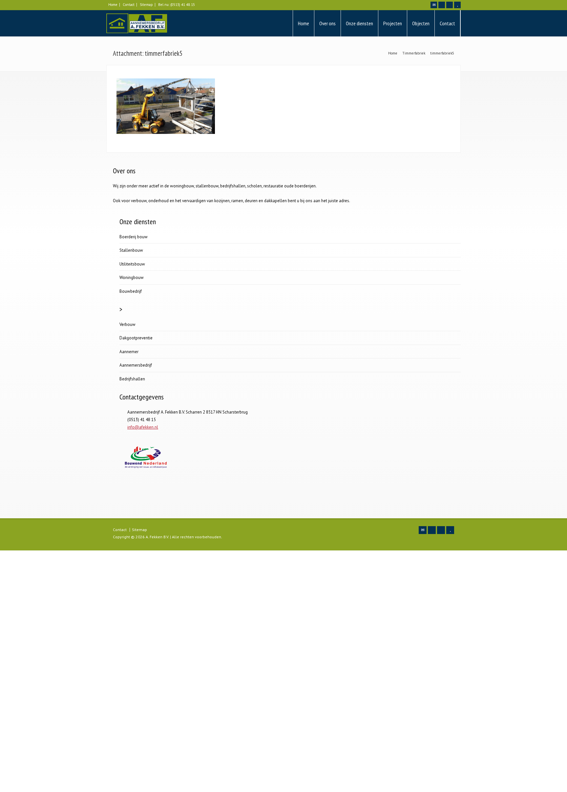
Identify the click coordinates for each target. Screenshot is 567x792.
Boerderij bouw (133, 237)
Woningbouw (131, 277)
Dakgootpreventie (136, 338)
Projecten (392, 23)
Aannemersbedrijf (135, 365)
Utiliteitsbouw (132, 264)
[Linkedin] (449, 5)
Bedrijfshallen (132, 379)
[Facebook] (441, 5)
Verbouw (127, 324)
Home (112, 4)
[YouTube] (457, 5)
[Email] (433, 5)
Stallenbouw (131, 250)
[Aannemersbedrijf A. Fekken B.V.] (137, 23)
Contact (129, 4)
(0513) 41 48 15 (182, 4)
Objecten (421, 23)
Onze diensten (359, 23)
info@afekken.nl (142, 427)
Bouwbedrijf (130, 291)
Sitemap (146, 4)
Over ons (327, 23)
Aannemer (128, 351)
